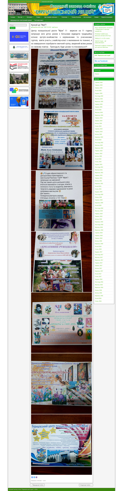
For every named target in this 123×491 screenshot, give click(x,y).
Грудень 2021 (98, 164)
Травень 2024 (98, 120)
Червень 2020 (98, 200)
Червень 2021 (98, 175)
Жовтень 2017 (99, 257)
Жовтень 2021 (99, 170)
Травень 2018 (98, 238)
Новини (96, 17)
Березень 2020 (99, 202)
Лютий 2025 (98, 109)
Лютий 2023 (98, 139)
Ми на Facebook (101, 61)
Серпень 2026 (98, 82)
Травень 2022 (98, 153)
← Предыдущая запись (37, 485)
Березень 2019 (99, 222)
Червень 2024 (98, 118)
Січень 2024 (98, 126)
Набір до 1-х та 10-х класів (102, 38)
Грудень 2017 (98, 252)
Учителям (64, 17)
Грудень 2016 (98, 279)
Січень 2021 (98, 189)
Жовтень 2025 (99, 99)
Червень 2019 (98, 213)
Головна (12, 17)
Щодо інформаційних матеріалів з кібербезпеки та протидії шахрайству (104, 29)
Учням (38, 17)
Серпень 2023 (98, 129)
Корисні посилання (106, 17)
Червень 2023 (98, 131)
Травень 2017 (98, 265)
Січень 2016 (98, 301)
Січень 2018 (98, 249)
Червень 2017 (98, 263)
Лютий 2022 (98, 159)
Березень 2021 (99, 183)
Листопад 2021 (99, 167)
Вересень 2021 (99, 172)
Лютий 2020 (98, 205)
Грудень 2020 (98, 191)
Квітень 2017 (98, 268)
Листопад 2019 (99, 208)
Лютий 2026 (98, 90)
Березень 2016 (99, 295)
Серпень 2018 (98, 232)
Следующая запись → (86, 485)
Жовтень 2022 (99, 145)
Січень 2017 (98, 276)
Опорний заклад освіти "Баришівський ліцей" (24, 1)
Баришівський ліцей (38, 27)
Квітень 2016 (98, 293)
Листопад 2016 (99, 282)
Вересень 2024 (99, 115)
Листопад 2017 (99, 254)
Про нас (20, 17)
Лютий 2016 (98, 298)
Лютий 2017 (98, 274)
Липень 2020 (98, 197)
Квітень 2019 (98, 219)
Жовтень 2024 (99, 112)
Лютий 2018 (98, 246)
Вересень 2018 (99, 230)
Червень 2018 (98, 235)
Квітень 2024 (98, 123)
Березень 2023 (99, 137)
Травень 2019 (98, 216)
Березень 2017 (99, 271)
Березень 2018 (99, 243)
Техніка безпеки (76, 17)
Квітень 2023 (98, 134)
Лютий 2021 (98, 186)
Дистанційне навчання (50, 17)
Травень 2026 (98, 88)
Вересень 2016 (99, 287)
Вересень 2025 (99, 101)
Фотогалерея (87, 17)
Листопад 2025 (99, 96)
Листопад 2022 (99, 142)
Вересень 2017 (99, 260)
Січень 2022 (98, 161)
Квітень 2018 (98, 241)
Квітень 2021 (98, 181)
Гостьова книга (38, 20)
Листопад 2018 (99, 224)
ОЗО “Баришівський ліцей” (103, 55)
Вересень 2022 (99, 148)
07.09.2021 (48, 27)
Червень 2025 (98, 104)
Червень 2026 (98, 85)
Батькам (29, 17)
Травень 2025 (98, 107)
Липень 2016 (98, 290)
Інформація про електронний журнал (21, 20)
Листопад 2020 (99, 194)
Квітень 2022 (98, 156)
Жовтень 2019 (99, 211)
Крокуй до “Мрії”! (38, 25)
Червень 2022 (98, 150)
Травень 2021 (98, 178)
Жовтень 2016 (99, 284)
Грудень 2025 (98, 93)
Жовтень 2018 (99, 227)
